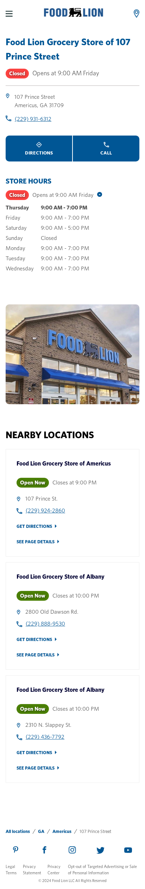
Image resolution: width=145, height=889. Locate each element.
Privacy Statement (32, 869)
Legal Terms (11, 869)
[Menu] (9, 13)
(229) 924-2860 (45, 510)
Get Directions (34, 526)
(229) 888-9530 (45, 623)
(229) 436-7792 (45, 736)
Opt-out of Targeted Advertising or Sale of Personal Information (102, 869)
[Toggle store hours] (98, 195)
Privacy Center (54, 869)
